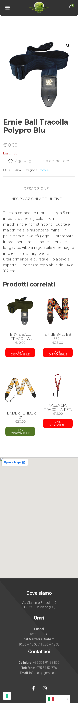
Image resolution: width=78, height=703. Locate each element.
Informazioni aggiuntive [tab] (36, 199)
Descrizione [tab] (36, 188)
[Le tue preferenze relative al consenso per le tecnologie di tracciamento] (7, 696)
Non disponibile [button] (20, 432)
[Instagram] (44, 688)
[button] (67, 45)
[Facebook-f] (33, 688)
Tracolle (43, 170)
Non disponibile (20, 353)
